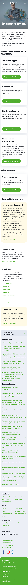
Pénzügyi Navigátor (6, 574)
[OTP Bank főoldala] (14, 3)
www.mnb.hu (6, 289)
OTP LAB (4, 516)
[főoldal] (14, 561)
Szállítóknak (5, 511)
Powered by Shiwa (6, 581)
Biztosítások (18, 499)
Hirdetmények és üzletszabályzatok (10, 569)
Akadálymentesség (7, 513)
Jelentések (18, 523)
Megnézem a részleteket (11, 77)
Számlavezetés (6, 497)
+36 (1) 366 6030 (10, 534)
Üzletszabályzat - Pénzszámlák (10, 484)
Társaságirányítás (20, 511)
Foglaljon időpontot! (7, 540)
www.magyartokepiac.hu (10, 302)
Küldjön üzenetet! (7, 543)
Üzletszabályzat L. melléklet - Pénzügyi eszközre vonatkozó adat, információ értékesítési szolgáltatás (13, 479)
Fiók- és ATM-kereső (7, 545)
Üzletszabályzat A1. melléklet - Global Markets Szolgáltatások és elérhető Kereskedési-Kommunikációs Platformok (13, 402)
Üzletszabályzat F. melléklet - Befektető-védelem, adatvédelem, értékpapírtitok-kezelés (13, 445)
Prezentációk (5, 525)
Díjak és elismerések (20, 513)
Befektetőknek (6, 520)
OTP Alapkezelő (7, 283)
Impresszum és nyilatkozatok (9, 566)
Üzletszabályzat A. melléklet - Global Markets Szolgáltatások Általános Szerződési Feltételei (12, 395)
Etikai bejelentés (6, 571)
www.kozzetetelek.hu (9, 296)
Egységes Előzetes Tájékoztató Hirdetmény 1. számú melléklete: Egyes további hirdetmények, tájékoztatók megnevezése (14, 356)
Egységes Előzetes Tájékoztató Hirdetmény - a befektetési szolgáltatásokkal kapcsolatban (14, 348)
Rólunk (4, 506)
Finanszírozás (18, 497)
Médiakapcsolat (6, 548)
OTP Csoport (18, 509)
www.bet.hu (6, 293)
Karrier (4, 509)
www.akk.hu (6, 286)
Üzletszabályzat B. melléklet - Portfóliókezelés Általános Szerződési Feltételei (12, 410)
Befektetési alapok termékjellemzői (12, 343)
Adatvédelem (5, 576)
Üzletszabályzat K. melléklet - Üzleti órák (13, 473)
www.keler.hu (7, 299)
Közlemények (5, 523)
